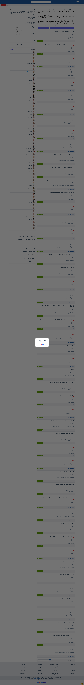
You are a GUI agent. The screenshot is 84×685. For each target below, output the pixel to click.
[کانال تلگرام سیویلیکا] (43, 344)
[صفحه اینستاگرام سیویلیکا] (41, 344)
